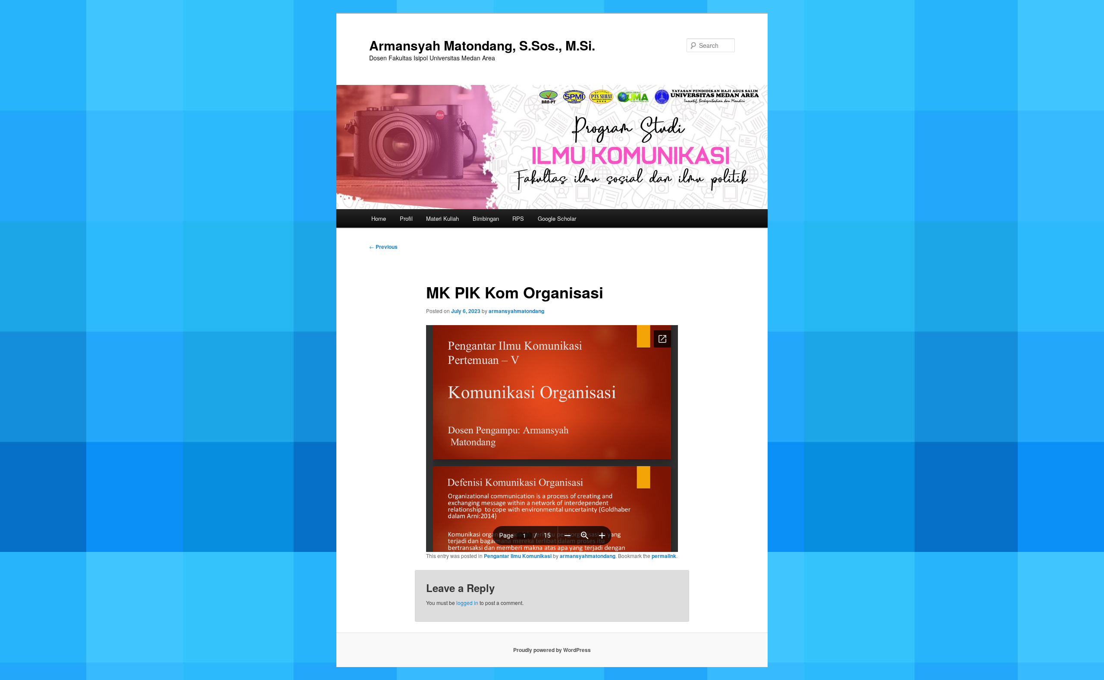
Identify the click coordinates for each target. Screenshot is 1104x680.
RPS (518, 218)
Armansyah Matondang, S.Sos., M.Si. (482, 45)
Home (378, 218)
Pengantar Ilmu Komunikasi (518, 556)
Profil (406, 218)
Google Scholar (557, 218)
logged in (467, 602)
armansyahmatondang (516, 311)
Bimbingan (486, 218)
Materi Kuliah (442, 218)
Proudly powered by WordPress (552, 650)
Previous (383, 247)
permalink (664, 556)
